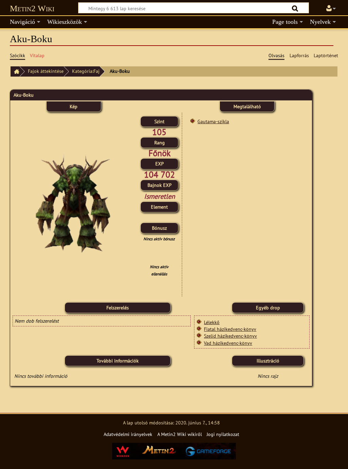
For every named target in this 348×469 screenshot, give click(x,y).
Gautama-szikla (213, 121)
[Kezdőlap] (15, 71)
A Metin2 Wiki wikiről (179, 434)
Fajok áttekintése (46, 71)
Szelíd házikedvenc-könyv (230, 336)
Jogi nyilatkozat (223, 434)
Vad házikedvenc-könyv (228, 343)
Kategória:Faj (86, 71)
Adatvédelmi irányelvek (128, 434)
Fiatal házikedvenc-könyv (230, 329)
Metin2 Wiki (32, 8)
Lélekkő (212, 322)
